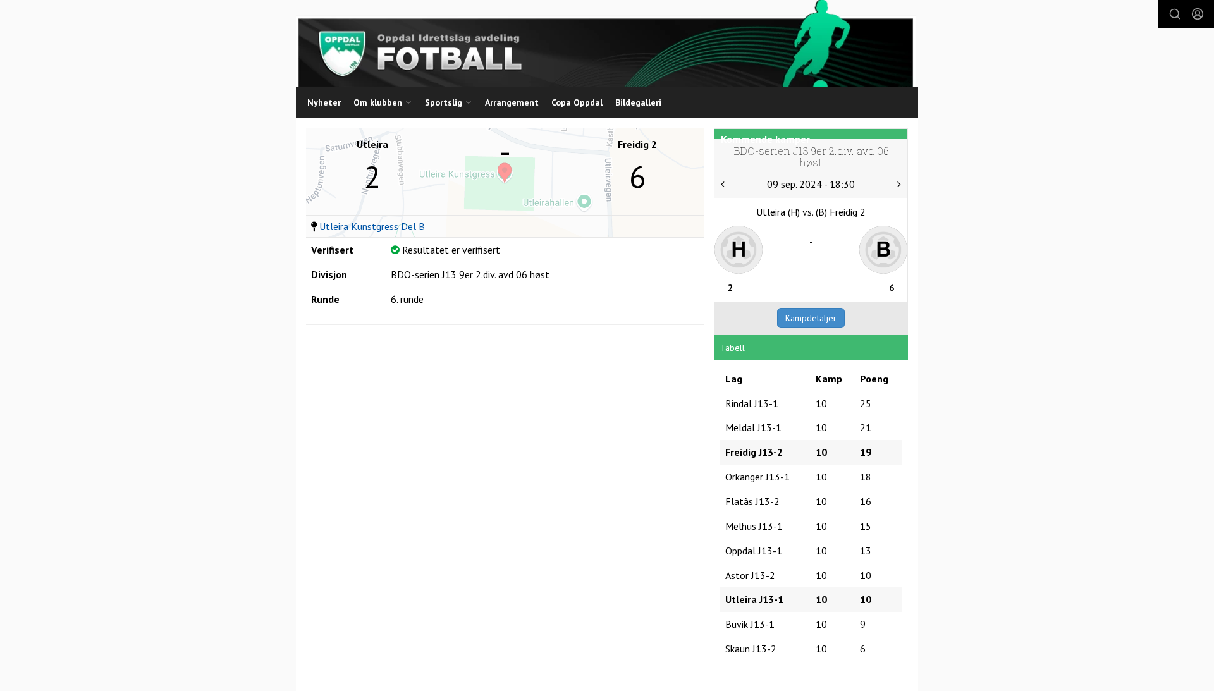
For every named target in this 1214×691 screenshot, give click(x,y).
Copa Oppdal (577, 102)
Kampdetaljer (811, 318)
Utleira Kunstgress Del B (372, 226)
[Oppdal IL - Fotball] (606, 43)
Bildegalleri (638, 102)
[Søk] (1174, 14)
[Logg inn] (1197, 14)
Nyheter (324, 102)
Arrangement (512, 102)
